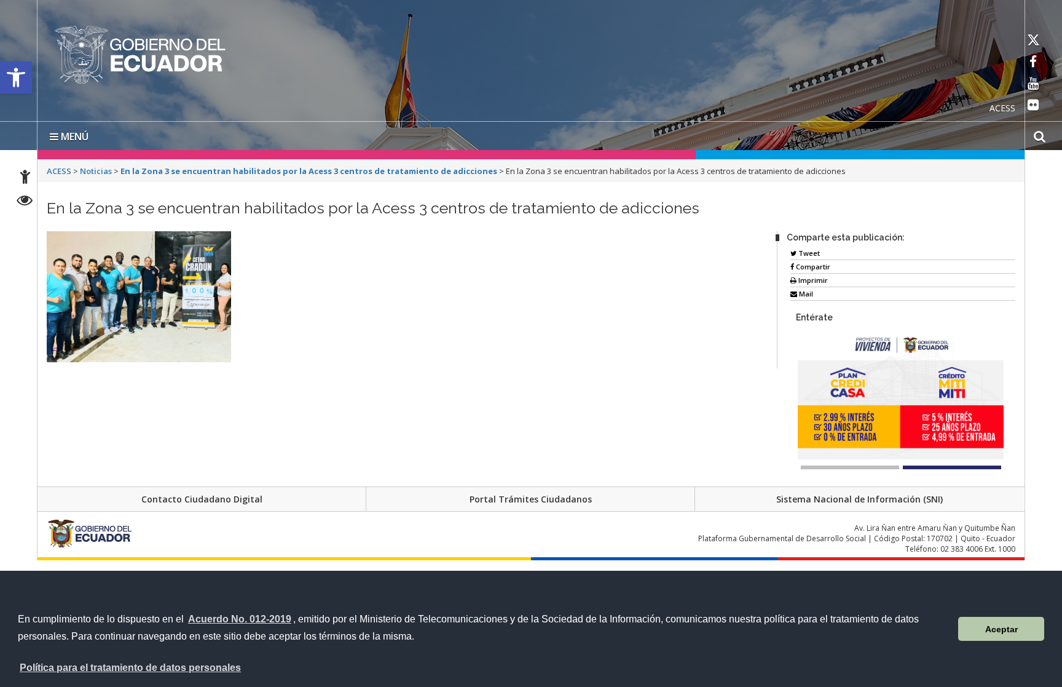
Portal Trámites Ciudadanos (531, 496)
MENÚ (73, 134)
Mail (805, 291)
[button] (16, 77)
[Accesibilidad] (25, 179)
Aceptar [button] (1001, 629)
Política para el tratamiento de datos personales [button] (130, 667)
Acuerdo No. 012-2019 (239, 619)
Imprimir (812, 277)
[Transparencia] (25, 202)
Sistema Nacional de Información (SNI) (859, 496)
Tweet (808, 250)
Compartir (812, 264)
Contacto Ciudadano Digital (201, 496)
